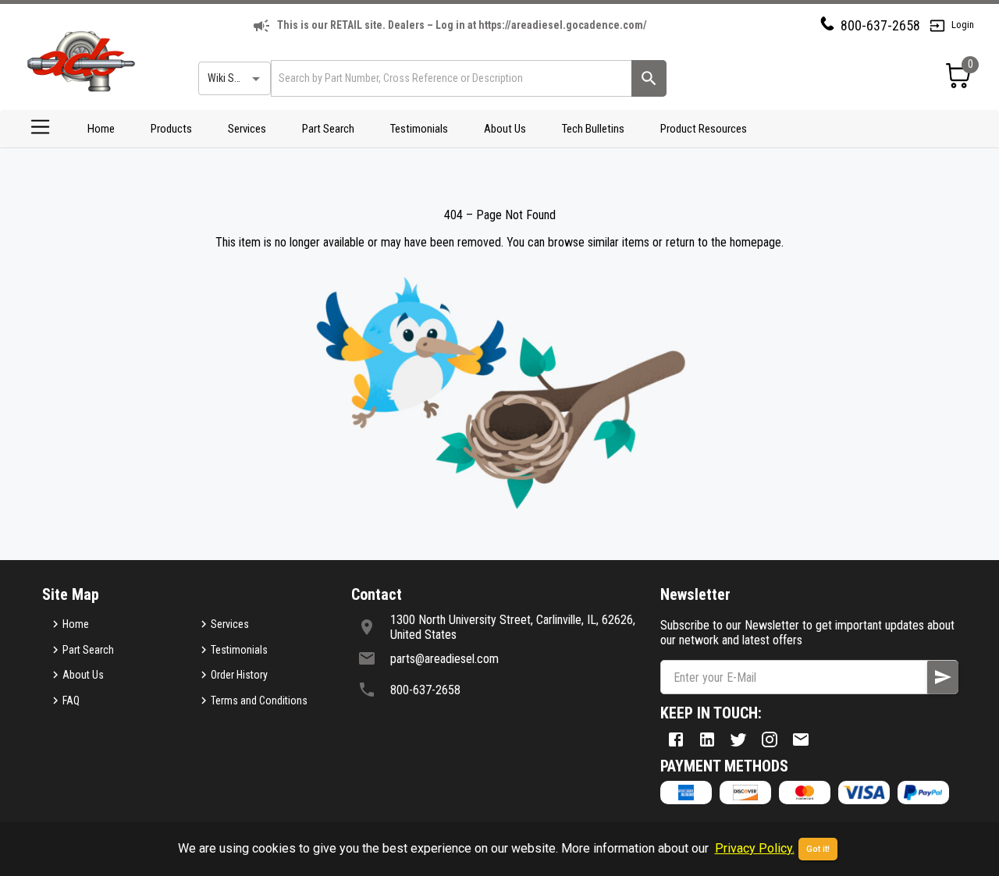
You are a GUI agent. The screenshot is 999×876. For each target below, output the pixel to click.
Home (101, 129)
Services (247, 129)
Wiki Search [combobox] (233, 78)
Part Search (328, 129)
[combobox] (450, 78)
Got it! (818, 849)
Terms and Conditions (259, 700)
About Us (505, 129)
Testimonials (419, 129)
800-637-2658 (880, 25)
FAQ (71, 700)
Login (962, 24)
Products (171, 129)
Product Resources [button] (703, 129)
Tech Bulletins (593, 129)
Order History (239, 675)
